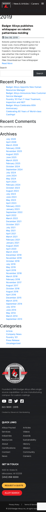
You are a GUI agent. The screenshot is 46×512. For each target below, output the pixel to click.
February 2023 (13, 206)
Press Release (12, 340)
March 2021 (12, 236)
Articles (27, 427)
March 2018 (12, 276)
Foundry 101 (12, 337)
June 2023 (11, 197)
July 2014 (10, 307)
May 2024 (11, 178)
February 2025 (13, 163)
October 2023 (13, 188)
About (5, 443)
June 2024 (11, 175)
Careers (27, 456)
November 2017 (13, 282)
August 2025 (12, 154)
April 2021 (11, 233)
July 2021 (10, 227)
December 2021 (13, 221)
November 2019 (14, 258)
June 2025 (11, 157)
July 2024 (11, 172)
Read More (7, 63)
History (26, 443)
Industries (7, 435)
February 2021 (13, 239)
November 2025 (14, 151)
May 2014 (11, 313)
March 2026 (12, 145)
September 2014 (14, 303)
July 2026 (11, 139)
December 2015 (13, 297)
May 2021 (11, 230)
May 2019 (11, 267)
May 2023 (11, 200)
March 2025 (12, 160)
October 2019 (12, 261)
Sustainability (29, 439)
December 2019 (13, 255)
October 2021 (12, 224)
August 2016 (12, 291)
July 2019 (10, 264)
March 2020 (12, 252)
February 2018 (13, 279)
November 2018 (14, 273)
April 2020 (11, 249)
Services (6, 431)
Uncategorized (13, 343)
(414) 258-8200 (10, 477)
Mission (26, 448)
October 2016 (12, 288)
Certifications (8, 448)
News (4, 456)
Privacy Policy (14, 504)
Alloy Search (12, 493)
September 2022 (14, 212)
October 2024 (13, 166)
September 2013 (14, 319)
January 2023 (13, 209)
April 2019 (11, 270)
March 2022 (12, 218)
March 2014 (12, 316)
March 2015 (12, 300)
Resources (7, 439)
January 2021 (12, 242)
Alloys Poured (8, 427)
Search (3, 67)
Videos (26, 431)
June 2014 (11, 310)
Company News (13, 334)
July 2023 (11, 194)
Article (9, 331)
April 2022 (11, 215)
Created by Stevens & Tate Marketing (16, 412)
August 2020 (12, 245)
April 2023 (11, 203)
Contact (6, 452)
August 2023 (12, 191)
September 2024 (14, 169)
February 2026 (13, 148)
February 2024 (13, 184)
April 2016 (11, 294)
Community (29, 452)
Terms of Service (30, 504)
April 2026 (11, 142)
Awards (27, 435)
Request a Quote (14, 485)
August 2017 (12, 285)
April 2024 (11, 181)
